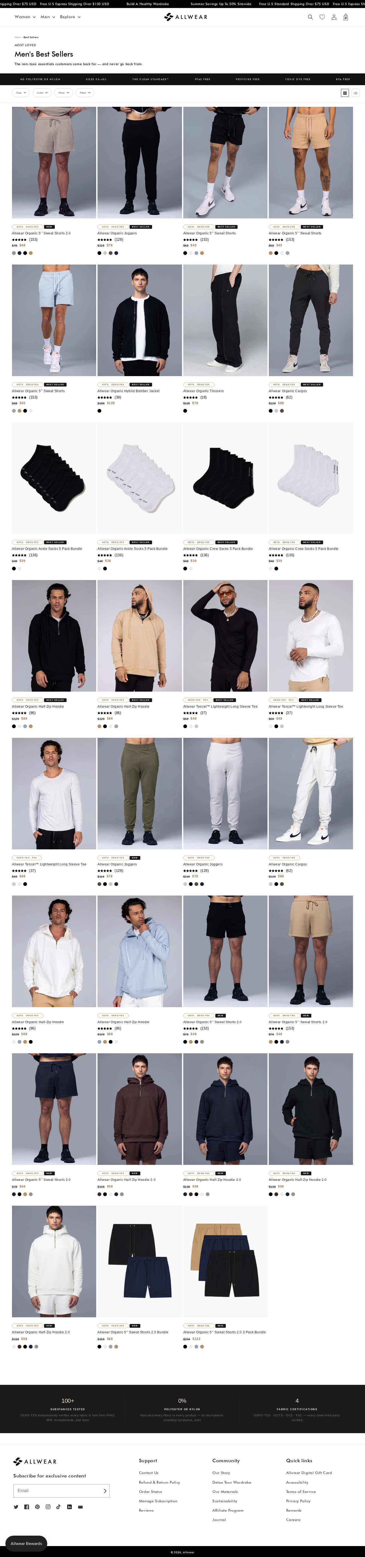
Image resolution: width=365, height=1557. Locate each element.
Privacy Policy (298, 1501)
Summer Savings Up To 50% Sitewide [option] (194, 4)
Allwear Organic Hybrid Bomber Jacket (129, 391)
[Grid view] (345, 93)
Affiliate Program (227, 1510)
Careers (293, 1519)
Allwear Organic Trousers (203, 391)
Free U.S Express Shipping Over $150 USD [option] (47, 4)
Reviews (146, 1510)
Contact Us (149, 1473)
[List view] (356, 93)
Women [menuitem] (22, 16)
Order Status (150, 1491)
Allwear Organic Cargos (288, 391)
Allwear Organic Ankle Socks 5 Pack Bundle (47, 549)
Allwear (188, 1552)
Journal (219, 1519)
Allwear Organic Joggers (117, 233)
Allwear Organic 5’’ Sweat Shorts (209, 233)
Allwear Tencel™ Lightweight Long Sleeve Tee (220, 706)
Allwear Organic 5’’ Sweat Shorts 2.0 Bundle (133, 1332)
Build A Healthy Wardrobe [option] (121, 4)
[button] (310, 17)
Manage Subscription (158, 1501)
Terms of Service (301, 1491)
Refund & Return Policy (159, 1482)
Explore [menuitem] (67, 16)
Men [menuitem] (45, 16)
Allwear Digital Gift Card (309, 1473)
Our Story (221, 1473)
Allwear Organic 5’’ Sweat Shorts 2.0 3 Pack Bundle (224, 1332)
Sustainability (224, 1501)
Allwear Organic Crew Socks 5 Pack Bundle (218, 549)
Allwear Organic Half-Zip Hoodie (38, 706)
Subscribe (105, 1490)
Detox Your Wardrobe (231, 1482)
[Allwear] (80, 1507)
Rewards (294, 1510)
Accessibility (297, 1482)
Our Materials (225, 1491)
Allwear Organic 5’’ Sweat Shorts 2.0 (41, 233)
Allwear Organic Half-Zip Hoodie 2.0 (127, 1180)
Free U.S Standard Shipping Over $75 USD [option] (267, 4)
